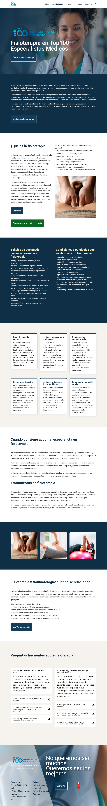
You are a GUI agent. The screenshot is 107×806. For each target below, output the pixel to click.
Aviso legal (37, 788)
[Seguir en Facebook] (78, 783)
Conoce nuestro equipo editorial (27, 223)
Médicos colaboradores (23, 119)
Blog (80, 4)
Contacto (88, 4)
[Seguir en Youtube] (78, 787)
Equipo (71, 4)
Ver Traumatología (21, 627)
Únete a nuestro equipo (23, 57)
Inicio (47, 4)
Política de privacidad (41, 791)
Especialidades (58, 4)
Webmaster (37, 794)
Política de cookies (40, 785)
